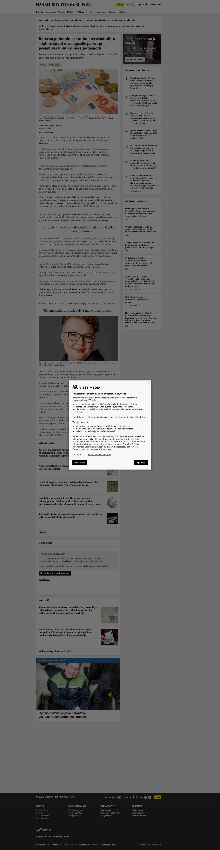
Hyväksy (141, 462)
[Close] (149, 383)
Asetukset (80, 462)
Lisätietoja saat (91, 454)
